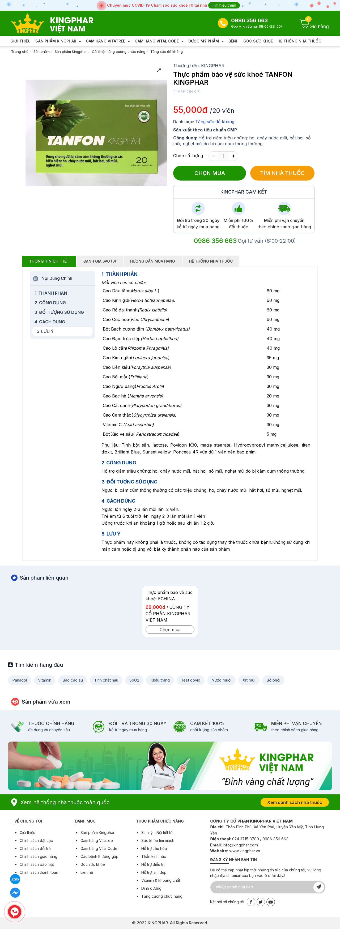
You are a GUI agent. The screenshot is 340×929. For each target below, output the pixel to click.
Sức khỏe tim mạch (157, 840)
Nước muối (221, 680)
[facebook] (15, 892)
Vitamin (44, 680)
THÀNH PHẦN (51, 293)
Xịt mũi (249, 680)
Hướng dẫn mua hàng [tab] (152, 261)
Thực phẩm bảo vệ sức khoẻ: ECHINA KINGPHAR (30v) (169, 599)
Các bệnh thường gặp (99, 856)
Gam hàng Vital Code (98, 848)
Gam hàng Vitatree (96, 840)
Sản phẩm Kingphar (71, 51)
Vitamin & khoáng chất (160, 880)
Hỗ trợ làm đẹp (154, 872)
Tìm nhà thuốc (282, 173)
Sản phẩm (41, 51)
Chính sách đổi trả (35, 848)
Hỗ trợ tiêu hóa (154, 848)
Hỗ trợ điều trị (152, 864)
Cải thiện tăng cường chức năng (118, 51)
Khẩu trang (160, 680)
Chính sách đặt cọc (36, 840)
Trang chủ (19, 51)
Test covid (190, 680)
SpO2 (134, 680)
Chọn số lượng (188, 155)
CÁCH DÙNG (50, 321)
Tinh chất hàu (106, 680)
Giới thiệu (27, 832)
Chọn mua (209, 173)
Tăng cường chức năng (161, 896)
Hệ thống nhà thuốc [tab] (211, 261)
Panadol (19, 680)
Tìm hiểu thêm (224, 5)
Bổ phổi (273, 680)
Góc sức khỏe (92, 864)
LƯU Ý (45, 331)
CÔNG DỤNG (50, 302)
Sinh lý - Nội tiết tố (156, 832)
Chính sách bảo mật (37, 864)
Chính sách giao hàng (38, 856)
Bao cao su (72, 680)
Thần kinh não (153, 856)
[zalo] (15, 879)
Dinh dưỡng (151, 888)
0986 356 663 (249, 20)
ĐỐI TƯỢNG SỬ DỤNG (59, 312)
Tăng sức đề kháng (166, 51)
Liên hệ (86, 872)
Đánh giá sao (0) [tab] (99, 261)
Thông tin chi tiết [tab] (49, 261)
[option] (170, 613)
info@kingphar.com (240, 844)
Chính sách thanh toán (39, 872)
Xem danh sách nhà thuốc (294, 802)
